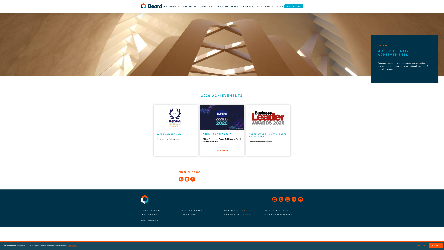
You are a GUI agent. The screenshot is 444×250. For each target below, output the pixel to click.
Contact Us (293, 6)
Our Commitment (227, 6)
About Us (208, 6)
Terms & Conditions (276, 211)
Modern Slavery (192, 211)
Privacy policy (150, 215)
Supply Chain (265, 6)
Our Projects (171, 6)
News (280, 6)
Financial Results (234, 211)
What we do (190, 6)
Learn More (72, 246)
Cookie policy (191, 215)
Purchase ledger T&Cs (236, 215)
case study (222, 151)
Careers (247, 6)
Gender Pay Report (153, 211)
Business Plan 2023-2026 (278, 215)
